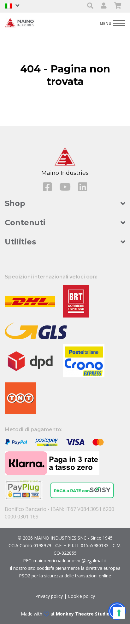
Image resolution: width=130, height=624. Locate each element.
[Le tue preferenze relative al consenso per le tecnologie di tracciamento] (119, 613)
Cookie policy (81, 596)
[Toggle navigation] (112, 23)
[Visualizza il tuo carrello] (117, 6)
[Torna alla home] (20, 22)
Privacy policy (49, 596)
